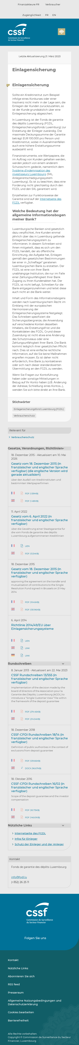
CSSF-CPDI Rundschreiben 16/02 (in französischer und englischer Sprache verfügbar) (39, 787)
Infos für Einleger (26, 838)
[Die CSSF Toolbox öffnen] (53, 33)
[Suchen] (49, 33)
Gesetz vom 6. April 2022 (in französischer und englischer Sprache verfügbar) (39, 520)
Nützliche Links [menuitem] (18, 968)
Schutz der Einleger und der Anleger (39, 844)
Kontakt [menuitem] (13, 960)
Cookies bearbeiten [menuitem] (21, 1012)
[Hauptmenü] (68, 31)
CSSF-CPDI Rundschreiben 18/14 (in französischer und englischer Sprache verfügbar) (39, 738)
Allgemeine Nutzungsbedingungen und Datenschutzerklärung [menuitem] (34, 1002)
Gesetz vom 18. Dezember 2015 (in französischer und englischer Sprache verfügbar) (39, 572)
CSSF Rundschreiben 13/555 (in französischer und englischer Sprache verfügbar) (39, 678)
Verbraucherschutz (24, 415)
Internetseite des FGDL (30, 833)
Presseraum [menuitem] (16, 992)
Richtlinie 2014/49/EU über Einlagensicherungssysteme (32, 627)
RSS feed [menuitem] (14, 984)
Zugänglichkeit (31, 15)
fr (46, 15)
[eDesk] (61, 31)
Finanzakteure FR (28, 4)
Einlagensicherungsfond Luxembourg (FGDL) (39, 409)
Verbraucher (52, 4)
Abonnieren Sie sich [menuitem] (21, 976)
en (54, 15)
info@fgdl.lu (19, 877)
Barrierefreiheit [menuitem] (18, 1020)
